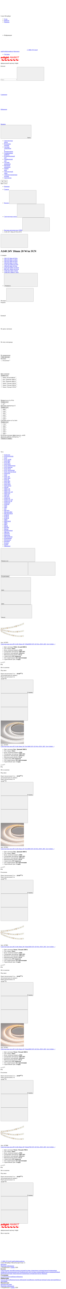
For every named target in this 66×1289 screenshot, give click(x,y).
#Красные (7, 535)
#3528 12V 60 (8, 501)
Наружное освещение (7, 166)
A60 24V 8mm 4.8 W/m (10, 261)
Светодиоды (7, 178)
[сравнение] (14, 700)
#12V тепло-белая (9, 470)
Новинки (7, 186)
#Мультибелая (8, 536)
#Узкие (6, 544)
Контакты (16, 51)
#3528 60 (6, 504)
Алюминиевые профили (8, 153)
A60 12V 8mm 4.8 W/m (10, 258)
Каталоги (3, 1279)
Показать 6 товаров (6, 438)
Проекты (6, 22)
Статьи (28, 1279)
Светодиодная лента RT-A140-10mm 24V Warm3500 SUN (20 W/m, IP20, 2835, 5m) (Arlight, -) (28, 946)
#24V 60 (6, 479)
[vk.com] (13, 1259)
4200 (4, 415)
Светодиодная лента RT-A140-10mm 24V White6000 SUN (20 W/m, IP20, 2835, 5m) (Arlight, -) (28, 644)
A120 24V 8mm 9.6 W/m (11, 264)
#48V (5, 507)
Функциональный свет (12, 1272)
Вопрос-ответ (34, 1279)
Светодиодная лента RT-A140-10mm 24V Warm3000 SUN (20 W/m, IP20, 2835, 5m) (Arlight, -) (28, 1049)
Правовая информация (7, 1266)
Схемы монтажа (51, 1279)
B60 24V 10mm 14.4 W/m (11, 269)
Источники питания (7, 144)
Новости (6, 20)
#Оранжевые (8, 538)
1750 (4, 424)
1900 (4, 430)
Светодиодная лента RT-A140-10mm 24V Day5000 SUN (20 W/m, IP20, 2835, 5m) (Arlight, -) (27, 746)
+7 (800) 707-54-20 (6, 1261)
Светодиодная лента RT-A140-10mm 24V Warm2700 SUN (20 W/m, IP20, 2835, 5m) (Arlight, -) (28, 1147)
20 (4, 404)
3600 (4, 413)
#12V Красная (8, 467)
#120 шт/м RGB (8, 456)
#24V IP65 (7, 481)
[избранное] (14, 714)
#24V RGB (7, 484)
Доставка (7, 54)
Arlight (13, 1267)
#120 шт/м (7, 455)
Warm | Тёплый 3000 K (10, 385)
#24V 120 (7, 476)
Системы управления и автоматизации (36, 1270)
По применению (6, 355)
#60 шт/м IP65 (8, 512)
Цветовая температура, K (8, 405)
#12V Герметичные (9, 465)
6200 (4, 419)
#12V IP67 (7, 462)
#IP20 (5, 519)
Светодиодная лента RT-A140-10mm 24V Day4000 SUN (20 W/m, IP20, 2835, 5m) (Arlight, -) (27, 849)
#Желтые (6, 532)
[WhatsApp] (13, 50)
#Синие (6, 543)
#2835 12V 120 (8, 492)
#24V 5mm (7, 478)
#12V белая (7, 468)
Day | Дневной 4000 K (10, 381)
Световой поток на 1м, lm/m (9, 420)
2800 (4, 409)
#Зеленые (7, 533)
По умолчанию (5, 576)
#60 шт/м (6, 510)
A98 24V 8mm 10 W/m (10, 266)
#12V (5, 458)
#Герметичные (8, 530)
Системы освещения (7, 163)
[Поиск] (30, 74)
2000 (4, 433)
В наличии (6, 360)
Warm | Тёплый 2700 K (10, 387)
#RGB (6, 526)
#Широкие (7, 546)
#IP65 (5, 523)
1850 (4, 428)
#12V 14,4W (7, 459)
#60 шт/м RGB (8, 513)
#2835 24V (7, 493)
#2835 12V (7, 490)
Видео (8, 1279)
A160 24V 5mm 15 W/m (11, 270)
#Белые (6, 529)
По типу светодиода (7, 342)
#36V (5, 506)
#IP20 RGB (7, 521)
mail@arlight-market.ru (18, 1261)
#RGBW (6, 527)
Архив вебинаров (20, 1279)
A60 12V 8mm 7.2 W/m (10, 260)
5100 (4, 417)
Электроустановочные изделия (25, 1273)
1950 (4, 432)
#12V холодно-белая (10, 472)
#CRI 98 (6, 518)
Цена (2, 590)
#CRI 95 (6, 516)
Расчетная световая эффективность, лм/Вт (13, 435)
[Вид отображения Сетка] (14, 568)
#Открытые (7, 540)
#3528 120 (7, 498)
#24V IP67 (7, 482)
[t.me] (13, 1246)
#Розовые (7, 541)
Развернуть (8, 285)
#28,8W (6, 487)
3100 (4, 411)
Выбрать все (4, 375)
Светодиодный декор (10, 1273)
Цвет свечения (5, 374)
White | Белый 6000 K (9, 377)
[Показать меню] (22, 197)
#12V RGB (7, 464)
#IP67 (5, 524)
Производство (8, 1276)
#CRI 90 (6, 515)
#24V (5, 475)
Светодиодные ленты (7, 1270)
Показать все (5, 561)
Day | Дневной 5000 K (10, 379)
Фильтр (3, 617)
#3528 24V (7, 502)
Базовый (3, 315)
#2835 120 (7, 489)
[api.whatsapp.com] (39, 1246)
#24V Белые (7, 485)
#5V (5, 509)
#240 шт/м (7, 473)
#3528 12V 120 (8, 499)
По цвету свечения (6, 329)
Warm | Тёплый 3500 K (10, 383)
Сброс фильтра (5, 357)
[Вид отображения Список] (41, 568)
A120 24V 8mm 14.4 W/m (11, 267)
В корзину (30, 692)
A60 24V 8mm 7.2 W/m (10, 263)
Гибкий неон (6, 169)
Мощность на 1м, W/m (7, 400)
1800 (4, 426)
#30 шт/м (6, 496)
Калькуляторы (42, 1279)
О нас (5, 19)
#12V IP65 (7, 461)
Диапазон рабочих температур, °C (11, 437)
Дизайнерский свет (25, 1272)
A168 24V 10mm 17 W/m (11, 272)
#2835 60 (6, 495)
